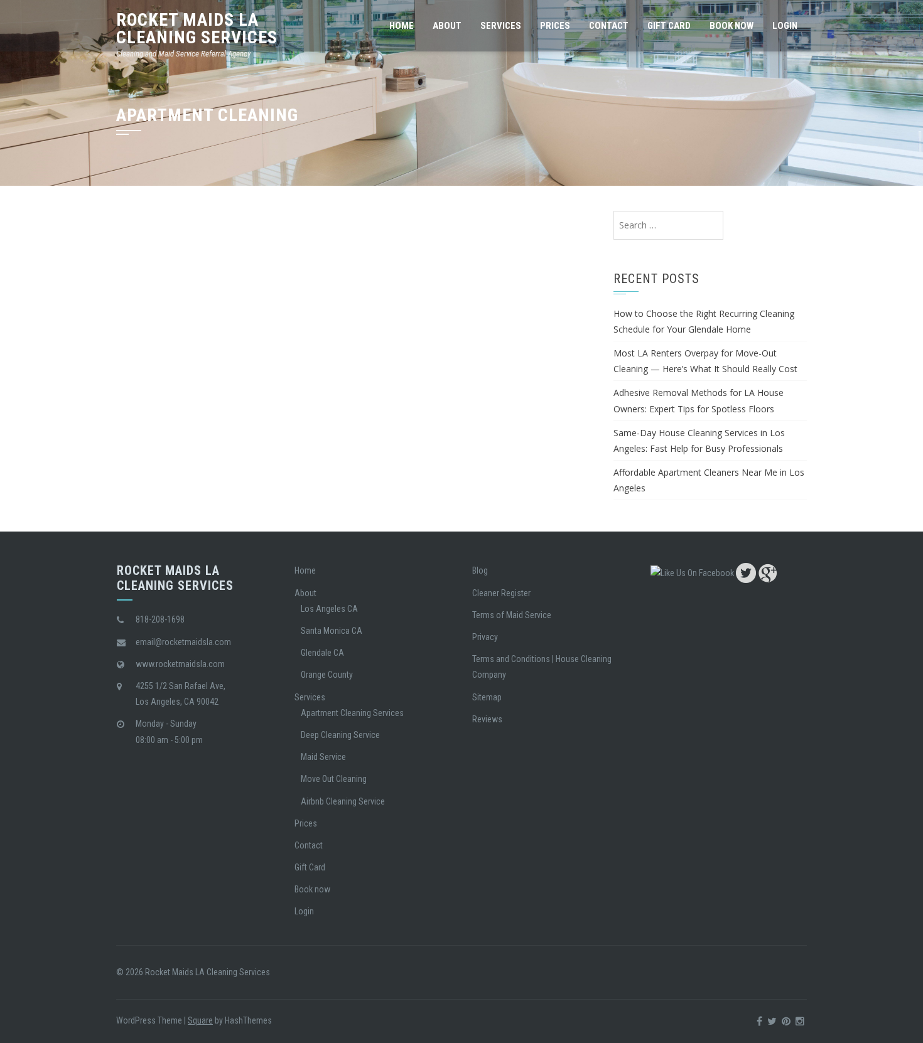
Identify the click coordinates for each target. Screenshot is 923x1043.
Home (401, 25)
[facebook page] (692, 572)
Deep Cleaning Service (340, 735)
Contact (609, 25)
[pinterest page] (786, 1021)
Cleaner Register (501, 593)
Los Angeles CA (329, 609)
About (447, 25)
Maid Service (323, 757)
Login (784, 25)
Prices (555, 25)
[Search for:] (668, 225)
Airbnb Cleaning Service (343, 801)
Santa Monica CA (331, 631)
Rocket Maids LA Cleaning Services (197, 28)
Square (200, 1020)
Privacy (485, 637)
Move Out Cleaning (334, 779)
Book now (731, 25)
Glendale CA (322, 653)
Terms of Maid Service (511, 615)
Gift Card (669, 25)
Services (500, 25)
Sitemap (487, 697)
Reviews (487, 719)
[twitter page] (746, 572)
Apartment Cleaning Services (352, 713)
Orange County (327, 675)
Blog (480, 570)
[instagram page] (800, 1021)
